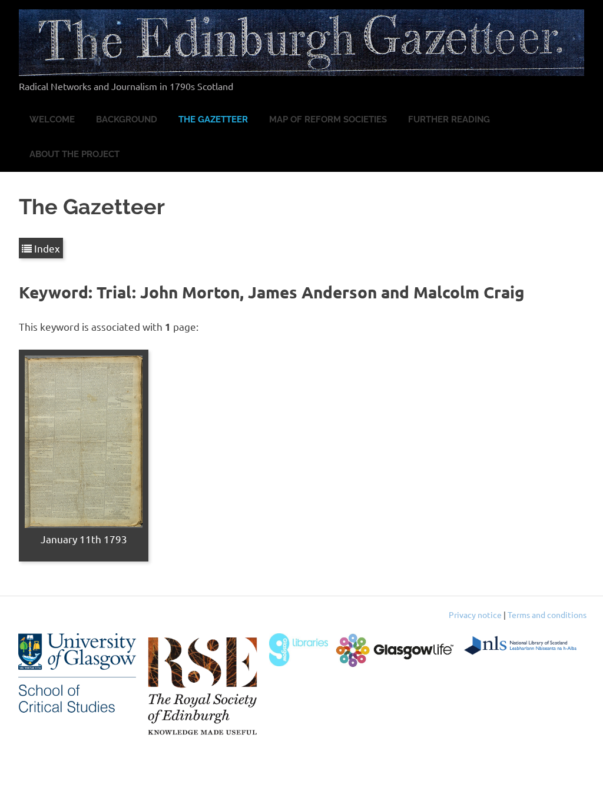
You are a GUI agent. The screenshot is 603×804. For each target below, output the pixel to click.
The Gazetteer (213, 119)
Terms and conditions (547, 614)
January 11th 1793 (84, 539)
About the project (74, 154)
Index (46, 248)
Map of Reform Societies (328, 119)
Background (126, 119)
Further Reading (449, 119)
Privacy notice (475, 614)
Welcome (52, 119)
